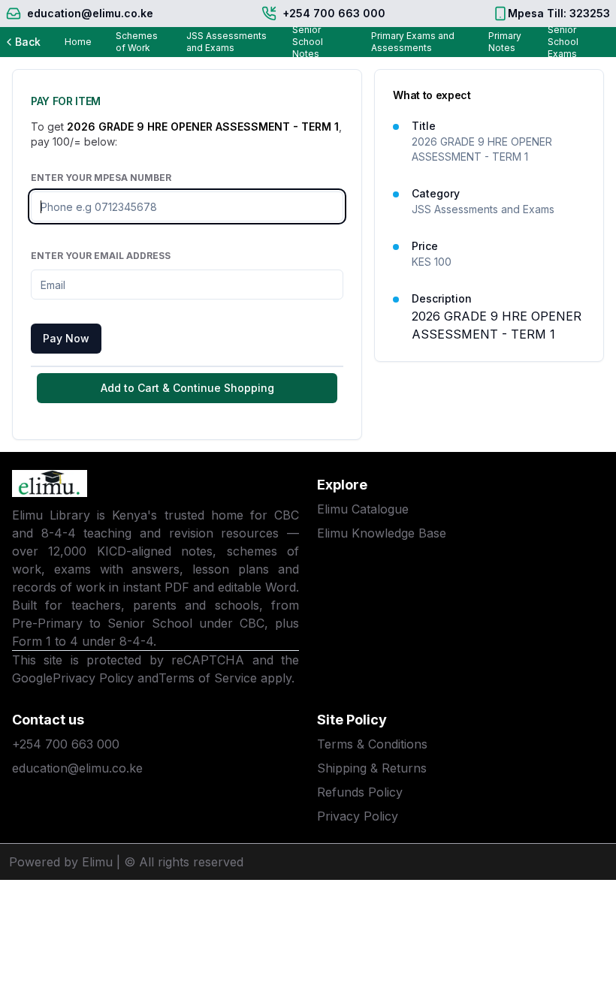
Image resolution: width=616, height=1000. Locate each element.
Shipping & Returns (372, 768)
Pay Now (66, 338)
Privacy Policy (93, 677)
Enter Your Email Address (101, 255)
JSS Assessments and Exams (226, 41)
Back (28, 41)
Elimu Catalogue (363, 509)
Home (78, 41)
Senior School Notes (307, 42)
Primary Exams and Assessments (412, 41)
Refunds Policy (360, 792)
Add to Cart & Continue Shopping (187, 387)
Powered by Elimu (61, 861)
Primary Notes (504, 41)
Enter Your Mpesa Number (101, 177)
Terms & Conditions (372, 744)
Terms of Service (208, 677)
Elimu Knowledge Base (381, 533)
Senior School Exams (563, 42)
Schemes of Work (137, 41)
